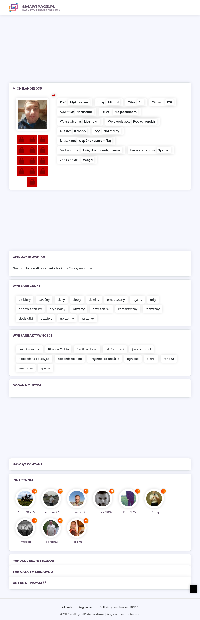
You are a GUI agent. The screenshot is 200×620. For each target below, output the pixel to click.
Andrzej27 (52, 512)
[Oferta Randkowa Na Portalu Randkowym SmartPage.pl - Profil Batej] (154, 498)
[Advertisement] (100, 51)
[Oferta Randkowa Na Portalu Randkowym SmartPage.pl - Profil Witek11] (25, 528)
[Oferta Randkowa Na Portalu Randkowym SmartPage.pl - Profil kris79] (77, 528)
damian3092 (103, 512)
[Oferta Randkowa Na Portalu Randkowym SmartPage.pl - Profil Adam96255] (25, 498)
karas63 (52, 542)
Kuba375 (129, 512)
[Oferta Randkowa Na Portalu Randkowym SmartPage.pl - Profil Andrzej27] (51, 498)
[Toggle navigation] (186, 7)
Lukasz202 (78, 512)
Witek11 (26, 542)
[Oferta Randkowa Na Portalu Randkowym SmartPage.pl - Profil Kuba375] (128, 498)
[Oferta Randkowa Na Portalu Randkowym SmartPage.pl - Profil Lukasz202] (77, 498)
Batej (155, 512)
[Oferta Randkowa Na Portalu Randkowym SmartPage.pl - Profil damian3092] (102, 498)
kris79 (78, 542)
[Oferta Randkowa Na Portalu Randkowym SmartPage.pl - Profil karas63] (51, 528)
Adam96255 (26, 512)
